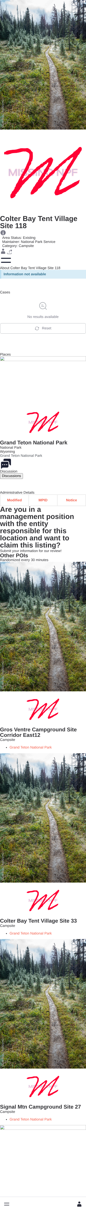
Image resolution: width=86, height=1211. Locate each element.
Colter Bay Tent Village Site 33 (38, 921)
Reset (46, 328)
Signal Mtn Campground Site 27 (40, 1107)
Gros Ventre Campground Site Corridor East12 (38, 732)
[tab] (11, 476)
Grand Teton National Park (33, 443)
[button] (7, 1204)
